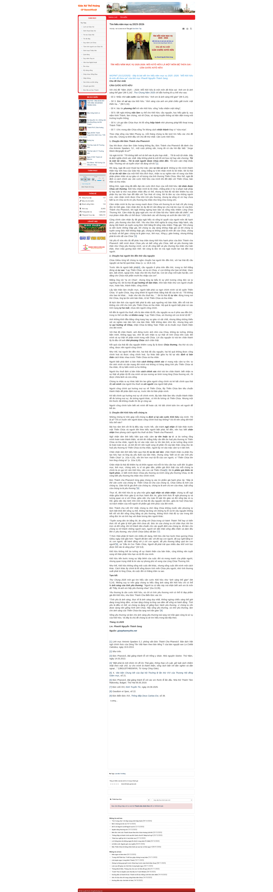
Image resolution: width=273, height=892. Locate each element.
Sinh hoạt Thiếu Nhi (90, 50)
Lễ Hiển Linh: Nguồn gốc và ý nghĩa (123, 844)
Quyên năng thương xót (120, 829)
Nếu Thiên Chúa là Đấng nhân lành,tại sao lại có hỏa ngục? (132, 847)
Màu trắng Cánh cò (93, 113)
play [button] (85, 179)
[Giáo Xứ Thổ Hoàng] (89, 7)
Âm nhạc (86, 66)
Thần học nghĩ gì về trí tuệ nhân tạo (124, 838)
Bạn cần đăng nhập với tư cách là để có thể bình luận (137, 806)
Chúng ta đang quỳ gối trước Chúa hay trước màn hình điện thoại (134, 863)
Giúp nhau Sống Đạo (90, 74)
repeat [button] (99, 178)
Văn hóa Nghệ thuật (90, 62)
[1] (157, 163)
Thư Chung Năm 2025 (144, 92)
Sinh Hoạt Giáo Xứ (89, 31)
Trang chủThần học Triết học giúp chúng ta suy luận (130, 857)
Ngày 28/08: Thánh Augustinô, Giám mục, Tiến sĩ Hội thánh (92, 135)
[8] (117, 544)
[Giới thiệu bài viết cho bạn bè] (183, 28)
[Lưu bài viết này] (191, 28)
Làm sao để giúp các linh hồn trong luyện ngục (128, 866)
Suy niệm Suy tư (88, 58)
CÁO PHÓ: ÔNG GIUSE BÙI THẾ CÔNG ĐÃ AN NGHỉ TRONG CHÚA (95, 103)
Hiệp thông (87, 78)
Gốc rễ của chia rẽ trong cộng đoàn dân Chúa (127, 877)
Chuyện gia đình (88, 86)
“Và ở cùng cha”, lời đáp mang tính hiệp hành (127, 821)
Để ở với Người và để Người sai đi (123, 827)
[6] (138, 488)
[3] (135, 236)
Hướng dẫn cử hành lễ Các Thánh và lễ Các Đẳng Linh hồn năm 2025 (135, 874)
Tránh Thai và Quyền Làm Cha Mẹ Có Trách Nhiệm (129, 872)
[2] (188, 215)
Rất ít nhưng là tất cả (119, 824)
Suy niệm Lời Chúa (89, 42)
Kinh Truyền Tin (133, 687)
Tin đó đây (86, 39)
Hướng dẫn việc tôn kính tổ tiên (122, 880)
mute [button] (96, 180)
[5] (166, 470)
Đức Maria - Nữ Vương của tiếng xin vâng (96, 164)
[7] (159, 531)
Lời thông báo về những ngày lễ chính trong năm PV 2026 (131, 841)
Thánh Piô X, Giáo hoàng (95, 127)
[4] (139, 267)
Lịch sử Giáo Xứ (88, 27)
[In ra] (187, 28)
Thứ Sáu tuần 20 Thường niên (95, 146)
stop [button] (93, 179)
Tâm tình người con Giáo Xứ (93, 46)
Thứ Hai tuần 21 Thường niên (95, 152)
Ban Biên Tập (137, 28)
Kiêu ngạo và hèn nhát (119, 854)
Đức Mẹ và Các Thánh (91, 90)
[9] (161, 610)
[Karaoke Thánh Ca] (92, 247)
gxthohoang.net (97, 891)
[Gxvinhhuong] (92, 238)
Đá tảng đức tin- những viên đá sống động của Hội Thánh (96, 122)
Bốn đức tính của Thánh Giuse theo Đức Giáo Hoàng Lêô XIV (132, 832)
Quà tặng (86, 54)
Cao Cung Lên (86, 184)
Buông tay (90, 140)
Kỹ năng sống (88, 70)
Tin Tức (83, 23)
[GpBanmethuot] (92, 228)
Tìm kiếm (123, 17)
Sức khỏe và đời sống (90, 82)
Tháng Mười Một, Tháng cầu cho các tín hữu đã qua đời (131, 869)
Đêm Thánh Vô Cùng (88, 187)
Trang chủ (112, 17)
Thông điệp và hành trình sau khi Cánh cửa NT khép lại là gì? (132, 835)
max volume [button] (104, 180)
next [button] (89, 179)
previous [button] (81, 179)
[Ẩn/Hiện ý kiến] (149, 800)
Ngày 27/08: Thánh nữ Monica (94, 158)
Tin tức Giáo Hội (88, 35)
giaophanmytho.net (127, 631)
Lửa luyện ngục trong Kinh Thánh (123, 860)
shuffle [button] (103, 178)
